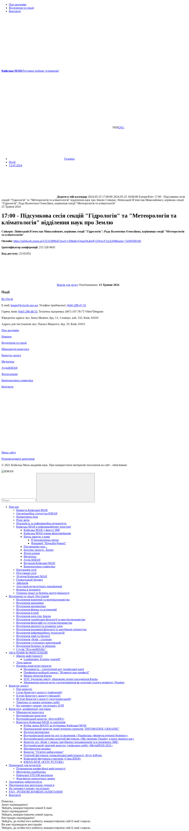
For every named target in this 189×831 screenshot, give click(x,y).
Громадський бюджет (29, 579)
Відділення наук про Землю (33, 616)
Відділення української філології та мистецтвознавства (50, 619)
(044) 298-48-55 (27, 311)
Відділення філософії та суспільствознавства (44, 622)
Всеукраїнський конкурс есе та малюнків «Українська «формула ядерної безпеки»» (76, 735)
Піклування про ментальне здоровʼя (31, 785)
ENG (121, 127)
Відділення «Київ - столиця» (34, 639)
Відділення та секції (21, 7)
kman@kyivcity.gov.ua (24, 305)
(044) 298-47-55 (76, 305)
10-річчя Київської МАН (31, 576)
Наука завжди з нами (37, 536)
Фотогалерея (9, 374)
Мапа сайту (8, 452)
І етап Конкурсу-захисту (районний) (39, 692)
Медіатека (7, 361)
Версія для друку (67, 284)
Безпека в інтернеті (28, 589)
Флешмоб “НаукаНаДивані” (48, 543)
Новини (6, 336)
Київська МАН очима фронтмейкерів (47, 533)
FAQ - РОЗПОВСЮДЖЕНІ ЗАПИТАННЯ (36, 791)
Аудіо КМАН (32, 559)
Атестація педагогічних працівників (39, 586)
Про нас (14, 506)
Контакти (15, 11)
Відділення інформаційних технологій (40, 632)
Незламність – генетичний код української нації (54, 669)
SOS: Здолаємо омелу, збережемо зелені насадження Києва (61, 679)
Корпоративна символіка (17, 380)
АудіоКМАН (9, 367)
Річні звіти (23, 520)
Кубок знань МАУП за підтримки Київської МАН (55, 725)
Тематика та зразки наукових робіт (38, 702)
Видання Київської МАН (39, 563)
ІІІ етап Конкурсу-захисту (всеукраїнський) (43, 699)
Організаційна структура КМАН (36, 513)
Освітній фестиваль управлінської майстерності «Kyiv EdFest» (63, 755)
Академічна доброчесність (25, 781)
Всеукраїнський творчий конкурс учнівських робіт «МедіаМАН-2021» (68, 745)
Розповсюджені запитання (18, 458)
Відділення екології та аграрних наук (39, 626)
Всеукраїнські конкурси (31, 715)
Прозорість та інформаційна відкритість (41, 523)
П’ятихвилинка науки (45, 539)
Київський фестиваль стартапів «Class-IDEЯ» (52, 758)
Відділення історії (27, 612)
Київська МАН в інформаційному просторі (43, 526)
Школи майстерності (29, 655)
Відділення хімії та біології (33, 636)
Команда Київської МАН (32, 510)
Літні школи (24, 662)
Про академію (17, 4)
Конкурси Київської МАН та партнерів (41, 722)
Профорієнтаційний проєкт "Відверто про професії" (57, 672)
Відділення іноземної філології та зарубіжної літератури (51, 629)
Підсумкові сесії (26, 573)
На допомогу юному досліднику (29, 788)
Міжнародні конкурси (15, 349)
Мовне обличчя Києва (38, 675)
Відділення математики (31, 606)
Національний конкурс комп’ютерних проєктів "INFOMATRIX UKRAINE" (71, 728)
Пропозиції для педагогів (25, 765)
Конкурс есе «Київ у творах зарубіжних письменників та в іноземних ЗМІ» (71, 742)
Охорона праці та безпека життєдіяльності (42, 592)
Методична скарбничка (31, 771)
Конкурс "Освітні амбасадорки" (44, 752)
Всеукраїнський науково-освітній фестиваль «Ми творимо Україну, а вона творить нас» (79, 738)
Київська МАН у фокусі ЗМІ (42, 530)
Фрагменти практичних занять (35, 778)
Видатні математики (36, 732)
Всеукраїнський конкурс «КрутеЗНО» (40, 718)
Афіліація (22, 583)
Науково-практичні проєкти (33, 665)
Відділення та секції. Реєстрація (29, 596)
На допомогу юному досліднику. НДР (40, 705)
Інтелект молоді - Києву (39, 549)
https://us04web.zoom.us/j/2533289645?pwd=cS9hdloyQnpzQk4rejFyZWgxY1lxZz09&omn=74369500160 (77, 241)
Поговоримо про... (35, 546)
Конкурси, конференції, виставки (30, 708)
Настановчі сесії (26, 569)
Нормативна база (27, 516)
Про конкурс (24, 689)
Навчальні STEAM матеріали (34, 775)
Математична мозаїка (37, 748)
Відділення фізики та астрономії (36, 609)
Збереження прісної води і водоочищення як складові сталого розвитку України (74, 682)
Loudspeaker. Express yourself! (42, 659)
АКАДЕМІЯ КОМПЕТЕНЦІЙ (28, 652)
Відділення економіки (30, 602)
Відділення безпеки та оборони (36, 645)
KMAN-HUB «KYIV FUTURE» (44, 761)
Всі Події (7, 299)
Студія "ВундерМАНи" (31, 649)
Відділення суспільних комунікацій (38, 642)
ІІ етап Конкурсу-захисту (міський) (38, 695)
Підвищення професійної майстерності (40, 768)
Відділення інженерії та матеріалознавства (43, 599)
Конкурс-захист (11, 355)
